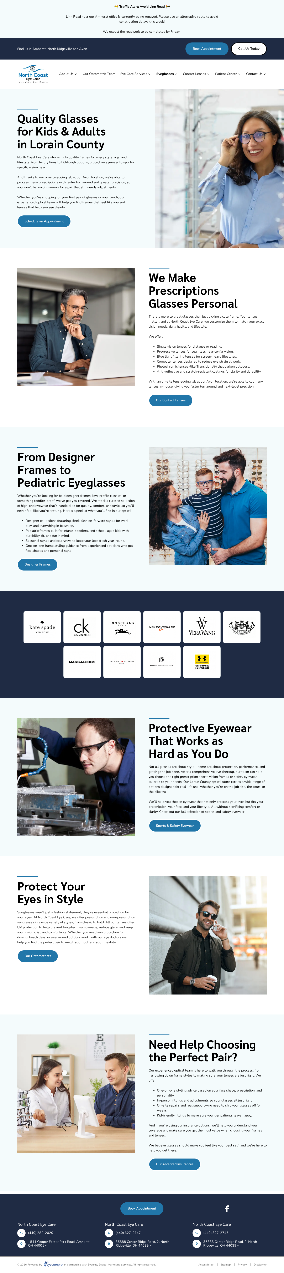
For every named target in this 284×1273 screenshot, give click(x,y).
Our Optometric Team (99, 74)
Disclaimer (260, 1265)
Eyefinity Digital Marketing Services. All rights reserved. (122, 1265)
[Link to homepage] (32, 74)
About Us (66, 74)
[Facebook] (227, 1208)
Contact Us (254, 74)
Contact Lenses (194, 74)
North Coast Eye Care (33, 157)
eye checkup (225, 772)
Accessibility (206, 1265)
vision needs (158, 326)
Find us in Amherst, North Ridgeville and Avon (52, 49)
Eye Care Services (133, 74)
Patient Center (226, 74)
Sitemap (226, 1265)
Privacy (242, 1265)
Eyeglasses (165, 74)
